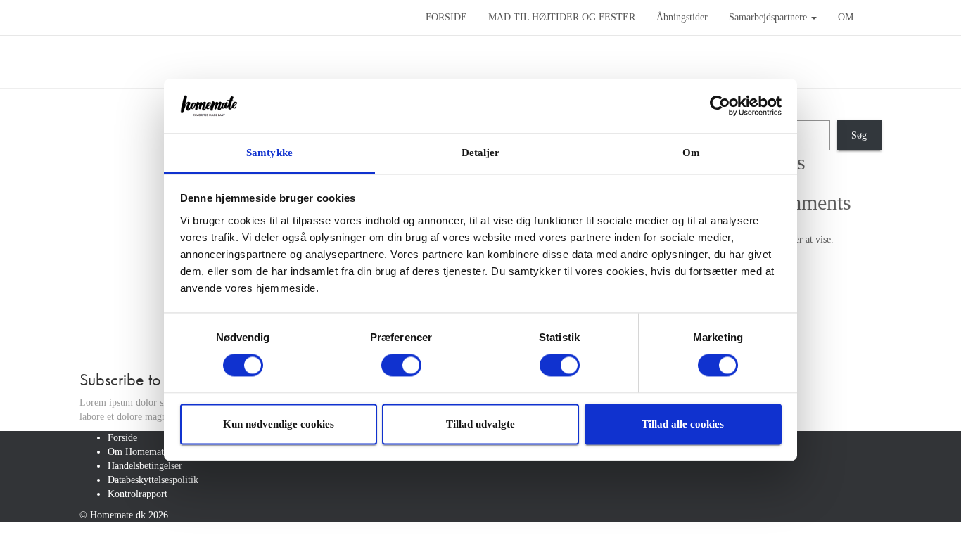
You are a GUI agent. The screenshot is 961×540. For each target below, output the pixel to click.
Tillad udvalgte (480, 424)
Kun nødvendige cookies (278, 424)
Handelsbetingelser (145, 466)
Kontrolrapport (137, 494)
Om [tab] (691, 152)
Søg (859, 135)
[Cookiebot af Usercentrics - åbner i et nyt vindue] (720, 106)
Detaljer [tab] (481, 152)
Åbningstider (682, 17)
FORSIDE (446, 17)
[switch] (401, 365)
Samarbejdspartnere (769, 17)
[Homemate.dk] (242, 17)
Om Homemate (138, 451)
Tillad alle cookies (683, 424)
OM (845, 17)
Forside (122, 437)
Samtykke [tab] (269, 152)
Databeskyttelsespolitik (153, 480)
